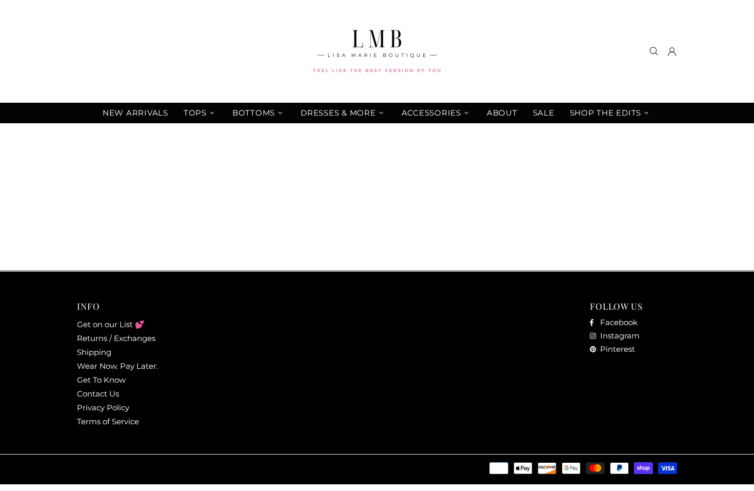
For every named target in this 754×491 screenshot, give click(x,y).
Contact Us (98, 394)
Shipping (94, 352)
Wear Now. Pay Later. (117, 366)
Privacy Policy (103, 407)
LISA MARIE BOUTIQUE (377, 51)
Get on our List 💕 (111, 324)
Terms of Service (108, 421)
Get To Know (101, 380)
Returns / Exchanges (116, 338)
